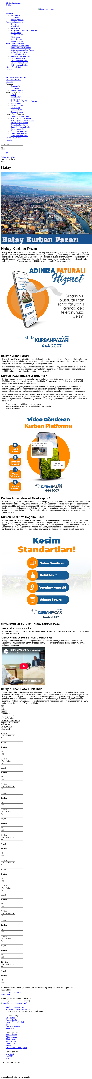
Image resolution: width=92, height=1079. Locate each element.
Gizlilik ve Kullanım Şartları (16, 1048)
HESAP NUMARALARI (16, 77)
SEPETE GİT (6, 994)
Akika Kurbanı (16, 28)
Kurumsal (9, 13)
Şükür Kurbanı (16, 39)
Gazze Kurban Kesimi (19, 58)
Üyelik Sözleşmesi (13, 1026)
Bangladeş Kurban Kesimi (21, 56)
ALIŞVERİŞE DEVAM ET (11, 992)
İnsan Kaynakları (17, 20)
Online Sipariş (6, 157)
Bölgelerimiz (10, 1018)
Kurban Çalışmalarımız (14, 22)
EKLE (27, 1001)
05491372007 (24, 1009)
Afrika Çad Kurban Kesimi (21, 48)
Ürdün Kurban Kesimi (19, 61)
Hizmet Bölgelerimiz (13, 67)
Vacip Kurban (16, 33)
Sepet (14, 157)
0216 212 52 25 (12, 1009)
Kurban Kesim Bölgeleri (15, 43)
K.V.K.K (9, 1056)
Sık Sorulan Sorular (13, 3)
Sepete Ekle (6, 990)
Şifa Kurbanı (15, 37)
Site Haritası (10, 1028)
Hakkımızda (15, 15)
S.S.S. (8, 1024)
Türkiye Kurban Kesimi (20, 46)
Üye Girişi (10, 1054)
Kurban (13, 24)
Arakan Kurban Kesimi (19, 52)
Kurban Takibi (11, 1020)
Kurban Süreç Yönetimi (15, 1022)
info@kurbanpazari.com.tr (16, 1007)
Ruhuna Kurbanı (17, 41)
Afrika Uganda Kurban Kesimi (22, 50)
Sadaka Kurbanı (17, 35)
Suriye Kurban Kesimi (19, 65)
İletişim (8, 5)
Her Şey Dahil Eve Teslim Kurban (24, 30)
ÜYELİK (9, 82)
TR (3, 149)
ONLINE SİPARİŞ (13, 80)
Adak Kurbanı (16, 26)
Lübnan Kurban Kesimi (20, 63)
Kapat (4, 711)
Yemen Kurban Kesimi (19, 54)
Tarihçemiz (15, 18)
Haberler (9, 69)
